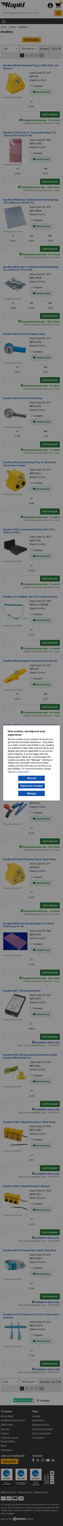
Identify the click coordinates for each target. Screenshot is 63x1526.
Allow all (31, 778)
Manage (31, 793)
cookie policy (22, 771)
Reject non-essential (32, 785)
